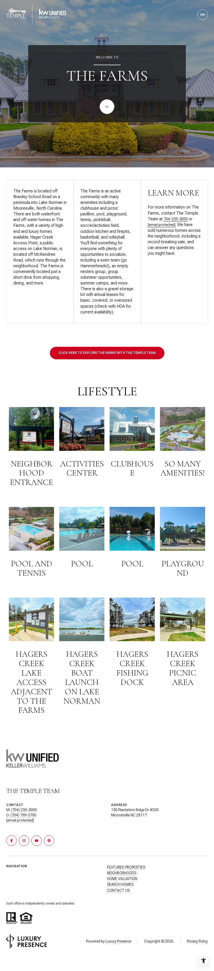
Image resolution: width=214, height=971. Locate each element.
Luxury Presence (118, 941)
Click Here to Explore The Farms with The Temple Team (107, 353)
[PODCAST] (49, 840)
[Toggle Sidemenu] (202, 14)
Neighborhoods (121, 873)
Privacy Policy (197, 941)
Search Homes (120, 884)
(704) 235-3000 (24, 810)
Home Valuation (122, 879)
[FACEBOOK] (11, 840)
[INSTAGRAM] (24, 840)
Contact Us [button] (118, 890)
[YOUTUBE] (36, 840)
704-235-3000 (176, 219)
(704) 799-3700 (23, 815)
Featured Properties (126, 867)
